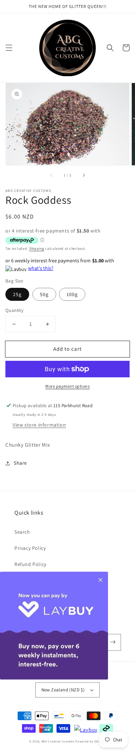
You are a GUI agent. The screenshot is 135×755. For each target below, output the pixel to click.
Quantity (14, 310)
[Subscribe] (113, 642)
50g (44, 294)
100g (72, 294)
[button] (9, 48)
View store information (39, 425)
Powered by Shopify (90, 741)
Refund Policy (30, 564)
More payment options (67, 386)
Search (22, 532)
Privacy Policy (30, 548)
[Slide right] (83, 175)
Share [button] (20, 463)
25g (17, 294)
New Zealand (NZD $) (63, 690)
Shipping (36, 248)
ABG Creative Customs (58, 741)
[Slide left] (51, 175)
